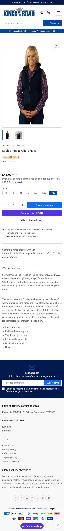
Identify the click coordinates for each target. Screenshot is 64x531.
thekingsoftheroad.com (13, 146)
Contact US (8, 445)
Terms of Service (10, 461)
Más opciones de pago (32, 220)
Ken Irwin (6, 426)
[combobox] (32, 23)
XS (6, 193)
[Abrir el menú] (58, 12)
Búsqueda (54, 23)
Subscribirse (53, 382)
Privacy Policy (9, 449)
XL (35, 193)
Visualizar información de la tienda (22, 236)
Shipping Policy (9, 457)
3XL (53, 193)
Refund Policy (9, 453)
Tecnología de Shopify (46, 509)
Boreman (6, 430)
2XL (44, 193)
